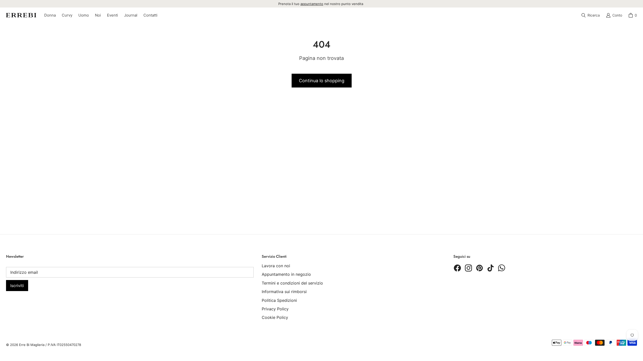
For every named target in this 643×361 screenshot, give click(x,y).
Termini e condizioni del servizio (292, 283)
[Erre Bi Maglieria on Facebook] (457, 268)
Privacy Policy (275, 308)
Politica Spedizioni (279, 300)
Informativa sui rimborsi (284, 291)
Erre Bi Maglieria (31, 345)
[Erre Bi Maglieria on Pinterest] (479, 268)
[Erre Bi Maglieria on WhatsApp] (501, 268)
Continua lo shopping (321, 80)
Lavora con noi (276, 265)
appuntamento (311, 4)
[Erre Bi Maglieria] (21, 15)
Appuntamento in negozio (286, 274)
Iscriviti (17, 285)
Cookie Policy (275, 317)
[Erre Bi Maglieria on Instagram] (468, 268)
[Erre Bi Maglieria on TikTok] (490, 268)
